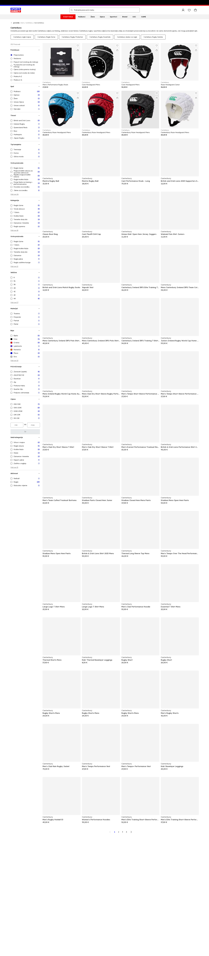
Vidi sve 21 (14, 266)
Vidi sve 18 (14, 230)
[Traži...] (71, 10)
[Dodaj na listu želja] (77, 45)
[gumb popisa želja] (189, 10)
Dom (22, 23)
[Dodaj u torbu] (77, 50)
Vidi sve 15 (14, 467)
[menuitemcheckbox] (25, 91)
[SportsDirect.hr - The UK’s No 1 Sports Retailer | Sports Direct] (16, 10)
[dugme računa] (183, 10)
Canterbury (29, 23)
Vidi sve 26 (15, 194)
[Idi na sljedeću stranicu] (131, 832)
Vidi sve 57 (14, 302)
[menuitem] (67, 16)
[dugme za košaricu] (195, 10)
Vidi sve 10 (14, 360)
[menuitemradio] (25, 55)
